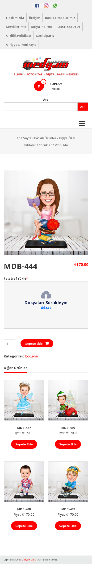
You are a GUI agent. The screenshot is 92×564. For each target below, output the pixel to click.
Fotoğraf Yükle (16, 279)
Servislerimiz (16, 27)
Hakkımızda (15, 18)
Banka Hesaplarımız (60, 18)
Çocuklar (45, 145)
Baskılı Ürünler (45, 138)
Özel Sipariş (45, 35)
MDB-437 (68, 509)
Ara (46, 99)
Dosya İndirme (42, 27)
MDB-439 (68, 428)
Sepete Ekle (34, 343)
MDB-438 (24, 509)
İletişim (34, 18)
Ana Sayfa (24, 138)
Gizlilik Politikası (18, 35)
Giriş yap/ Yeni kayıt (21, 44)
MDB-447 (24, 428)
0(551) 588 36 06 (69, 27)
